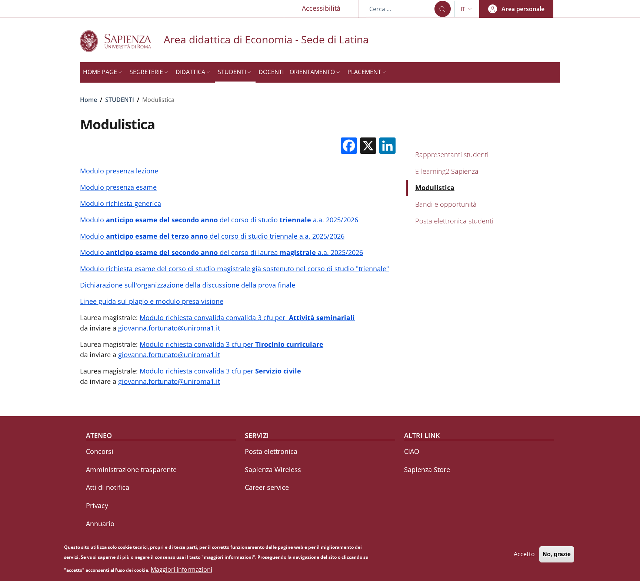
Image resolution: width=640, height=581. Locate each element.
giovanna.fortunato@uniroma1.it (169, 327)
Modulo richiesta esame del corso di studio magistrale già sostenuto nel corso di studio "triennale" (234, 268)
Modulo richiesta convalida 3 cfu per (231, 344)
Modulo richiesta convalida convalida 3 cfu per (247, 317)
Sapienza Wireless (273, 469)
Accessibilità (321, 8)
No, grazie (557, 554)
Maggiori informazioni (181, 570)
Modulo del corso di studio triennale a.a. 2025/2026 (212, 236)
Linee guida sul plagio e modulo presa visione (151, 301)
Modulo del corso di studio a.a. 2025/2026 (219, 219)
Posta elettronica (271, 451)
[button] (467, 8)
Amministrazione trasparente (131, 469)
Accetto (524, 554)
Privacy (97, 505)
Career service (267, 487)
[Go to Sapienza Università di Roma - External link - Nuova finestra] (122, 41)
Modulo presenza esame (118, 187)
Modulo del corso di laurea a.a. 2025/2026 (221, 252)
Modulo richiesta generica (120, 203)
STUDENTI (119, 100)
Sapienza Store (427, 469)
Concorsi (99, 451)
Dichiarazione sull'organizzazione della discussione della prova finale (187, 284)
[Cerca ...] (442, 9)
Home (88, 100)
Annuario (100, 523)
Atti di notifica (107, 487)
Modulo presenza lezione (119, 170)
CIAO (411, 451)
